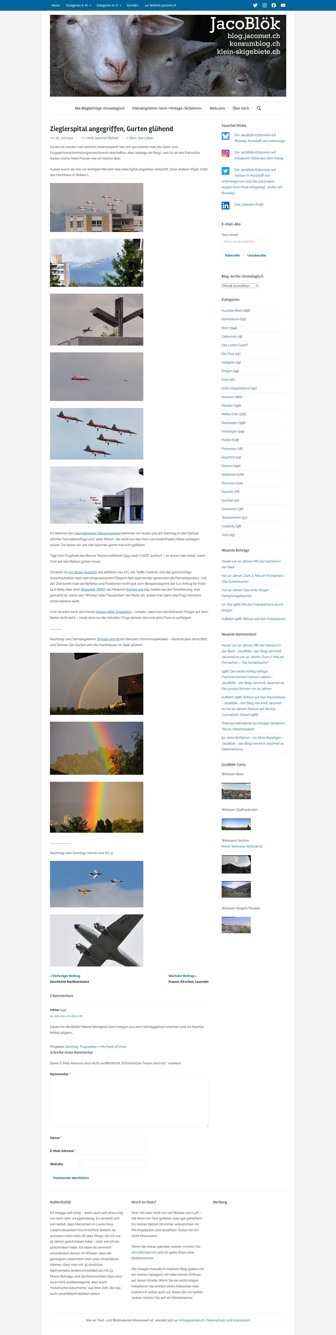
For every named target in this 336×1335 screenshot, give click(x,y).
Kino (225, 380)
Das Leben (145, 138)
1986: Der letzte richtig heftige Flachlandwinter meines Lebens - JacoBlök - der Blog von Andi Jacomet (251, 677)
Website (56, 1164)
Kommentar (60, 1074)
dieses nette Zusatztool (113, 612)
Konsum (228, 397)
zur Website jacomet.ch (160, 5)
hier (127, 556)
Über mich (241, 108)
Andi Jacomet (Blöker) (103, 138)
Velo (225, 535)
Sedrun (227, 466)
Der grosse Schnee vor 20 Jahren (247, 689)
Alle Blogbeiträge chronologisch (100, 108)
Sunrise (227, 500)
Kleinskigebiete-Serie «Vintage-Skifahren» (167, 108)
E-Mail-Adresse (63, 1151)
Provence (229, 449)
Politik (226, 440)
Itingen (227, 371)
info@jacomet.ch (191, 1320)
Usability (228, 526)
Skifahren (229, 474)
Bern (133, 138)
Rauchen (228, 457)
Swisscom (229, 509)
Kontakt (132, 5)
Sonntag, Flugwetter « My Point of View (96, 1047)
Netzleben (230, 423)
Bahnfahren (230, 319)
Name (55, 1138)
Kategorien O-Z (107, 5)
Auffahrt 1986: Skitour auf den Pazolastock (253, 619)
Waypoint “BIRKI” (93, 589)
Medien (227, 405)
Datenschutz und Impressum (228, 1320)
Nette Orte (230, 414)
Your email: (230, 235)
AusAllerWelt (232, 311)
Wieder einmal (108, 639)
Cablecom (229, 336)
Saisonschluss (232, 749)
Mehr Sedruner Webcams (242, 846)
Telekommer (231, 517)
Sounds (227, 492)
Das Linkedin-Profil (248, 204)
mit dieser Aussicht (82, 572)
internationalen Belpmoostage (97, 533)
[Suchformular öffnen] (259, 108)
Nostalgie (229, 431)
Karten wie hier (138, 589)
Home (56, 5)
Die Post (228, 354)
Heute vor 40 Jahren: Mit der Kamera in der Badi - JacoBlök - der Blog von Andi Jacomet (251, 651)
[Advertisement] (249, 1236)
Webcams (217, 108)
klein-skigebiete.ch (236, 388)
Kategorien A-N (77, 5)
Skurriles (228, 483)
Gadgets (228, 362)
